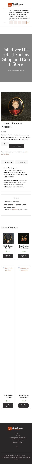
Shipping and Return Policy (18, 438)
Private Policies (9, 455)
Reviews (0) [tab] (22, 162)
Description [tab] (8, 162)
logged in (14, 209)
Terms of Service (18, 440)
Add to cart (17, 146)
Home (9, 70)
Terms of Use (21, 455)
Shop (18, 435)
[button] (5, 22)
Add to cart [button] (7, 256)
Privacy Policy (18, 442)
